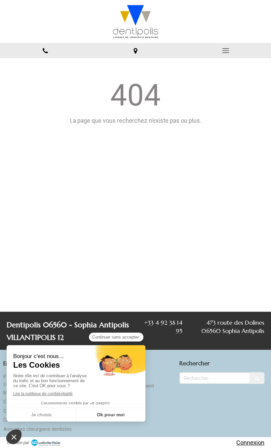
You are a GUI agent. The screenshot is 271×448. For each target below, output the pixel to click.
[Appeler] (45, 50)
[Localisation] (135, 50)
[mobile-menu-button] (226, 50)
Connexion (250, 442)
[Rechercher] (257, 378)
